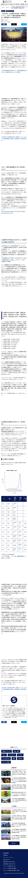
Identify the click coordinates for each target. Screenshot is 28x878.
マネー (3, 11)
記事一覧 (17, 4)
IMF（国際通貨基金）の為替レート (14, 259)
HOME (3, 7)
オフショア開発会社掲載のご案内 (11, 870)
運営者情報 (6, 853)
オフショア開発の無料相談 (9, 868)
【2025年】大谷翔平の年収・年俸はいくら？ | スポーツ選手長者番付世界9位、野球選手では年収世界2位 (13, 138)
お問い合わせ (6, 859)
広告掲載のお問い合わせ (9, 864)
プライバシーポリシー (8, 857)
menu (25, 1)
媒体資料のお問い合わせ (9, 861)
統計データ (12, 4)
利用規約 (5, 855)
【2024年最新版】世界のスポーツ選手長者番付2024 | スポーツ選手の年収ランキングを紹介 (14, 71)
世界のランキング (5, 4)
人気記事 (22, 4)
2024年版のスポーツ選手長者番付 (9, 246)
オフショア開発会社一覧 (9, 866)
